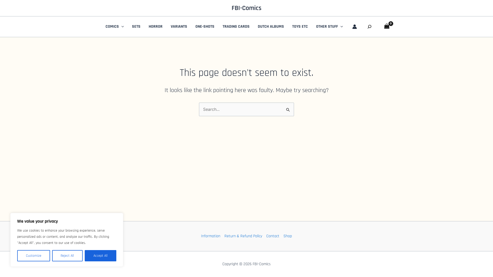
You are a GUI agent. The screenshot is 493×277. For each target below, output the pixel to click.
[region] (66, 240)
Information (210, 236)
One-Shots (204, 26)
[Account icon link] (354, 26)
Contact (272, 236)
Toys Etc (300, 26)
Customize (33, 255)
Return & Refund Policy (243, 236)
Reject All (67, 255)
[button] (121, 26)
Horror (156, 26)
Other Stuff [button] (327, 26)
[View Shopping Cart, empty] (387, 27)
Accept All (100, 255)
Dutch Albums (271, 26)
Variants (179, 26)
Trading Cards (236, 26)
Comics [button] (112, 26)
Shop (287, 236)
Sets (136, 26)
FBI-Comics (246, 8)
